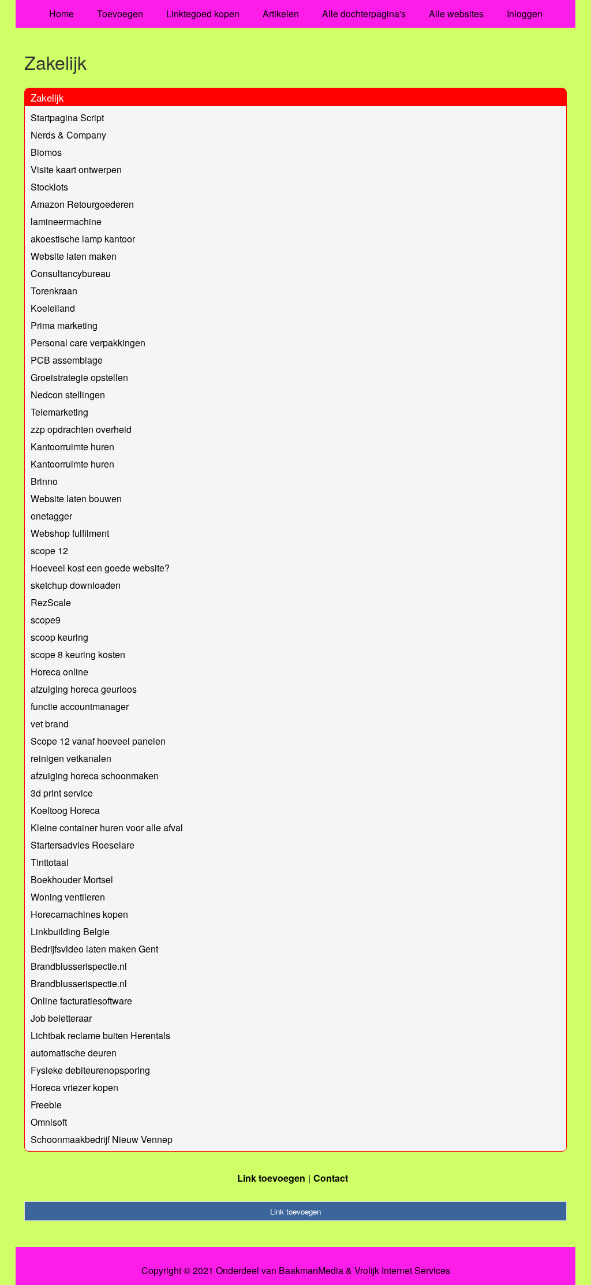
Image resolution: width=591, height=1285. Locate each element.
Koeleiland (53, 308)
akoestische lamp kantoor (83, 238)
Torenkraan (54, 290)
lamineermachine (66, 221)
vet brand (50, 723)
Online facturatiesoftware (81, 1000)
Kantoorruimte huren (72, 446)
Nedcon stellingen (68, 394)
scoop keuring (59, 637)
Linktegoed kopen (203, 13)
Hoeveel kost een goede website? (100, 567)
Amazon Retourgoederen (82, 204)
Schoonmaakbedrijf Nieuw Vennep (102, 1139)
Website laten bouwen (76, 498)
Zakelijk (47, 97)
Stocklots (49, 186)
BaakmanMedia (311, 1270)
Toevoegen (120, 13)
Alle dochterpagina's (364, 13)
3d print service (62, 793)
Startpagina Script (67, 117)
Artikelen (281, 13)
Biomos (46, 152)
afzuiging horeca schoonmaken (95, 775)
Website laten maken (74, 256)
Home (61, 13)
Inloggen (525, 13)
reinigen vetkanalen (71, 758)
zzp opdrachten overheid (81, 429)
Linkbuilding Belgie (70, 931)
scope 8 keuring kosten (78, 654)
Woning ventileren (68, 896)
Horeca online (59, 671)
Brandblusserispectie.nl (79, 966)
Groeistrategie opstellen (79, 377)
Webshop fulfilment (70, 533)
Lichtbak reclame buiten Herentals (100, 1035)
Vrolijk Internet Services (402, 1270)
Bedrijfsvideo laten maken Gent (94, 948)
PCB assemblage (67, 360)
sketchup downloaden (76, 585)
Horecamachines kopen (79, 914)
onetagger (51, 515)
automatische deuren (74, 1052)
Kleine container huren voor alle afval (107, 827)
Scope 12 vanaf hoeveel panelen (98, 741)
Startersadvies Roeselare (82, 844)
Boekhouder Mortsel (72, 879)
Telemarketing (59, 412)
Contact (330, 1178)
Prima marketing (64, 325)
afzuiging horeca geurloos (84, 689)
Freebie (46, 1104)
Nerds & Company (68, 134)
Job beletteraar (61, 1018)
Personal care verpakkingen (88, 342)
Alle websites (456, 13)
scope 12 (49, 550)
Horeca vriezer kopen (74, 1087)
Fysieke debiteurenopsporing (90, 1070)
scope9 (46, 619)
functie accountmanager (80, 706)
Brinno (44, 481)
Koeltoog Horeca (65, 810)
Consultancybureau (71, 273)
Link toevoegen (271, 1178)
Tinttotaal (50, 862)
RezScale (51, 602)
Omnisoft (49, 1122)
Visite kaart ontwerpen (76, 169)
